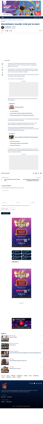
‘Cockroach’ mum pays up (15, 145)
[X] (26, 251)
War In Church (13, 345)
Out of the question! (14, 111)
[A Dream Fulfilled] (5, 338)
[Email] (7, 31)
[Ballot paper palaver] (11, 107)
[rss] (26, 258)
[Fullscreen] (29, 327)
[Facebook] (16, 251)
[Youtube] (26, 255)
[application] (21, 323)
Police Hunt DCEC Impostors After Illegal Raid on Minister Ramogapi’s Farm (25, 352)
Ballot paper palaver (19, 107)
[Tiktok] (16, 258)
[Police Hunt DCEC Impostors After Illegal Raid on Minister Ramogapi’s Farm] (5, 354)
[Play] (13, 327)
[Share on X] (5, 31)
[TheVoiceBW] (2, 17)
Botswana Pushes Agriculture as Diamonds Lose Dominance (22, 115)
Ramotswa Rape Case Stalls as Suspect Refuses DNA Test (21, 113)
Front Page (12, 343)
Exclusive (13, 335)
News (10, 335)
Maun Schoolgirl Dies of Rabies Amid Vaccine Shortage (26, 137)
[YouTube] (34, 383)
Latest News (3, 21)
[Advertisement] (23, 89)
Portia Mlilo (8, 26)
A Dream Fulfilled (13, 337)
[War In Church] (5, 346)
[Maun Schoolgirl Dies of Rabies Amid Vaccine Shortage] (11, 137)
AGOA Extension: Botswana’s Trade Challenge (19, 143)
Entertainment (19, 375)
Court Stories (8, 377)
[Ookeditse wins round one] (5, 370)
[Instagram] (16, 255)
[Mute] (28, 327)
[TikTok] (39, 383)
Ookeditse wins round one (15, 368)
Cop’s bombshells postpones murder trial (18, 360)
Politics (14, 377)
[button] (35, 17)
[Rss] (41, 383)
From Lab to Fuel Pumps (15, 141)
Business (25, 375)
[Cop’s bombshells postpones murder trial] (5, 362)
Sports (3, 377)
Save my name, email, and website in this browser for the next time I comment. (16, 205)
